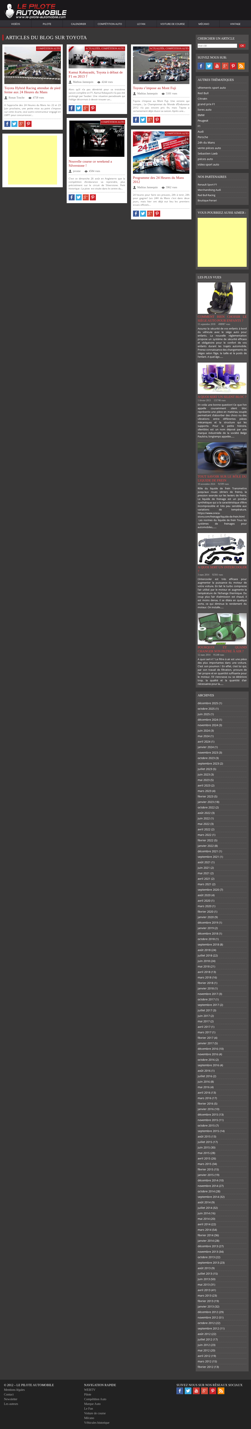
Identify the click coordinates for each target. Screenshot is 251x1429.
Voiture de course (172, 24)
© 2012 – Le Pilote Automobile (29, 1385)
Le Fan (141, 24)
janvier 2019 (206, 928)
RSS (241, 66)
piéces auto (205, 159)
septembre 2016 (208, 1065)
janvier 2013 (206, 1306)
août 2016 (204, 1070)
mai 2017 (204, 1021)
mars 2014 (204, 1230)
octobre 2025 (206, 708)
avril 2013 (204, 1290)
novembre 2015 (208, 1120)
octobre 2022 (206, 807)
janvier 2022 (206, 846)
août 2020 (204, 895)
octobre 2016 (206, 1060)
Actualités (92, 48)
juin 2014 (204, 1213)
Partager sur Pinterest (28, 124)
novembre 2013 (208, 1251)
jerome (77, 171)
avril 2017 (204, 1027)
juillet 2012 (205, 1339)
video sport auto (208, 164)
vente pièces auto (209, 148)
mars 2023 (204, 791)
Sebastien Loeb (208, 153)
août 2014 (204, 1202)
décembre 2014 (208, 1180)
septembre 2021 (208, 857)
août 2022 (204, 813)
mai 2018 (204, 966)
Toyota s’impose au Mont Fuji (154, 88)
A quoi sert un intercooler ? (222, 569)
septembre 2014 (208, 1197)
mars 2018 (204, 977)
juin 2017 (204, 1016)
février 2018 (205, 983)
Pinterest (233, 66)
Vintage (235, 24)
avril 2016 (204, 1092)
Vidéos (15, 24)
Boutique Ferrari (207, 200)
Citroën (202, 98)
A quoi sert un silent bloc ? (222, 397)
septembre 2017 (208, 1005)
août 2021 (204, 862)
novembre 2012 (208, 1317)
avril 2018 (204, 972)
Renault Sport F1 (207, 184)
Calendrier (78, 24)
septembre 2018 (208, 944)
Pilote (47, 24)
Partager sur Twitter (14, 124)
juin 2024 (204, 730)
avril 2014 (204, 1224)
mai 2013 (204, 1284)
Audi (201, 131)
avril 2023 (204, 785)
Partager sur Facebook (7, 124)
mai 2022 (204, 824)
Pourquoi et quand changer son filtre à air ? (222, 649)
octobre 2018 (206, 939)
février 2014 (205, 1235)
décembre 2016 (208, 1049)
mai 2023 (204, 780)
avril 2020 (204, 900)
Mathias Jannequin (83, 82)
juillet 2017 (205, 1010)
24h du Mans (206, 142)
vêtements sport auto (212, 88)
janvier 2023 (206, 802)
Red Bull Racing (206, 195)
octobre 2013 (206, 1257)
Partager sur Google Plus (21, 124)
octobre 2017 (206, 999)
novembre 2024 (208, 725)
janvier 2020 (206, 917)
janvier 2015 (206, 1175)
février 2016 (205, 1103)
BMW (201, 115)
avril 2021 (204, 879)
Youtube (217, 66)
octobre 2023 (206, 758)
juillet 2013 (205, 1273)
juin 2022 (204, 818)
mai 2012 (204, 1350)
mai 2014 (204, 1219)
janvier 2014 (206, 1241)
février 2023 (205, 796)
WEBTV (89, 1389)
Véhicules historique (96, 1422)
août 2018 (204, 950)
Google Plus (225, 66)
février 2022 (205, 840)
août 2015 (204, 1136)
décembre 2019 (208, 922)
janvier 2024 (206, 747)
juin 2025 (204, 714)
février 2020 (205, 911)
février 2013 (205, 1301)
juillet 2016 (205, 1076)
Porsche (203, 137)
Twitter (209, 66)
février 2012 (205, 1367)
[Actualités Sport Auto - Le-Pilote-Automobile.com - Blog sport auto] (35, 12)
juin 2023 (204, 774)
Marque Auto (92, 1403)
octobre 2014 (206, 1191)
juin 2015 (204, 1147)
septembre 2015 (208, 1131)
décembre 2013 (208, 1246)
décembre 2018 (208, 933)
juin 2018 (204, 961)
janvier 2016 (206, 1109)
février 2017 (205, 1038)
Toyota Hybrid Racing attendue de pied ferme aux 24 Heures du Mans (32, 90)
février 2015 (205, 1169)
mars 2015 (204, 1164)
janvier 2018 (206, 988)
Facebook (201, 66)
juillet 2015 (205, 1142)
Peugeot (203, 120)
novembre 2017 (208, 994)
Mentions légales (14, 1389)
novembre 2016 (208, 1054)
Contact (9, 1394)
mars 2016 (204, 1098)
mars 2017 (204, 1032)
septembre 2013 (208, 1262)
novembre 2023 (208, 752)
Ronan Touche (17, 97)
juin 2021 (204, 868)
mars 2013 (204, 1295)
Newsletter (10, 1399)
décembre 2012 (208, 1312)
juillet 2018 (205, 955)
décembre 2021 (208, 851)
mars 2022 (204, 835)
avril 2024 (204, 741)
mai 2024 (204, 736)
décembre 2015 (208, 1114)
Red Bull (203, 93)
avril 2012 (204, 1356)
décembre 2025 (208, 703)
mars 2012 (204, 1361)
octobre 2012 (206, 1323)
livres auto (204, 109)
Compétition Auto (110, 24)
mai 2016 (204, 1087)
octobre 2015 (206, 1125)
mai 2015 (204, 1153)
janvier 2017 (206, 1043)
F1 (199, 126)
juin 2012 (204, 1345)
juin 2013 (204, 1279)
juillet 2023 (205, 769)
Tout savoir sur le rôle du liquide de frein (222, 478)
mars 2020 (204, 906)
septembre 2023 (208, 763)
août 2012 (204, 1334)
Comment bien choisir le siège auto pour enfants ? (222, 318)
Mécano (203, 24)
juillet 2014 (205, 1208)
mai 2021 (204, 873)
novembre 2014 (208, 1186)
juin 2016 (204, 1081)
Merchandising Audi (209, 190)
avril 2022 (204, 829)
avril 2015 (204, 1158)
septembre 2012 (208, 1328)
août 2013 (204, 1268)
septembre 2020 (208, 889)
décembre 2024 (208, 719)
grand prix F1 (206, 104)
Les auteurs (11, 1403)
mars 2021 (204, 884)
